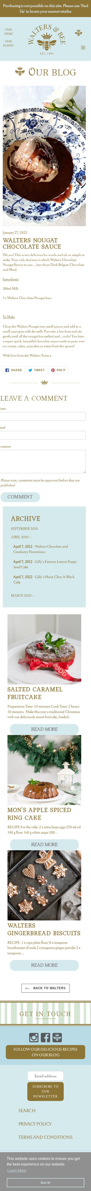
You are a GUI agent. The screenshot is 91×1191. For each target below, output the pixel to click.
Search (27, 1110)
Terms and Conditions (45, 1137)
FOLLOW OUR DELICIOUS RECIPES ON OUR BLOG (45, 1052)
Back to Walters (49, 988)
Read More (44, 729)
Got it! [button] (46, 1182)
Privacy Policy (35, 1124)
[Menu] (83, 47)
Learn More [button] (16, 1171)
